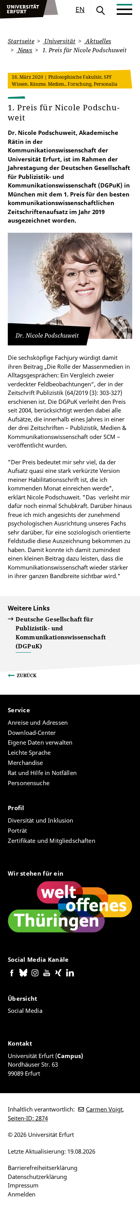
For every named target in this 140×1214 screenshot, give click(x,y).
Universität (59, 41)
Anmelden (21, 1194)
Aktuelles (97, 41)
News (24, 50)
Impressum (23, 1185)
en (80, 9)
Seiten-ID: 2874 (28, 1118)
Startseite (21, 41)
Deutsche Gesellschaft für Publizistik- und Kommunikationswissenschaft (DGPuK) (61, 632)
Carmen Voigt (104, 1109)
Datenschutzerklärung (37, 1176)
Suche (100, 9)
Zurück (27, 675)
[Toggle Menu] (124, 9)
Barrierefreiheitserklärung (42, 1168)
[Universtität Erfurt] (29, 9)
